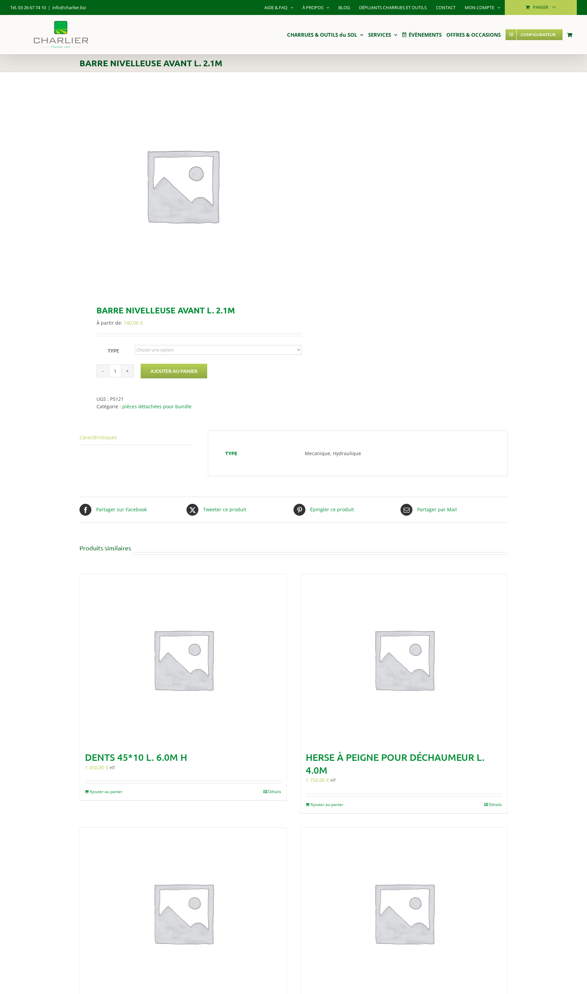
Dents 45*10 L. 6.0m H (136, 757)
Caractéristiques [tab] (98, 437)
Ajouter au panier (173, 371)
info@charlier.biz (69, 7)
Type (113, 350)
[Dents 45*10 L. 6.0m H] (183, 659)
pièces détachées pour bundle (157, 406)
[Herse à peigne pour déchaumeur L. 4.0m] (404, 659)
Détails (274, 791)
